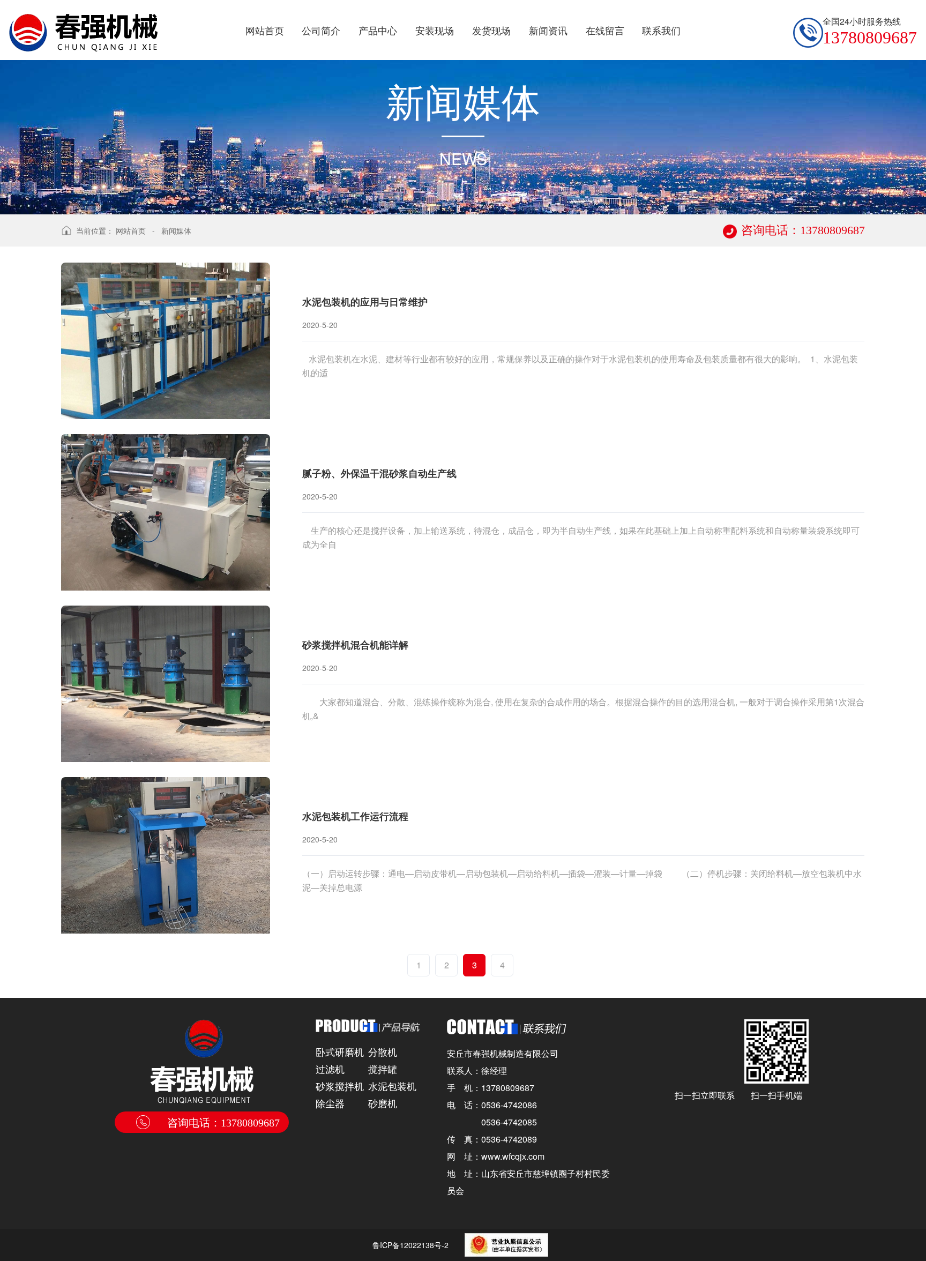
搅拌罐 (382, 1069)
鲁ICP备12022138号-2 (410, 1245)
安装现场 (434, 30)
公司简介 (321, 30)
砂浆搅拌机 (340, 1086)
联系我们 (661, 30)
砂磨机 (382, 1103)
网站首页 (264, 30)
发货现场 (491, 30)
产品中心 (378, 30)
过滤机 (330, 1069)
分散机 (382, 1051)
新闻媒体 (176, 230)
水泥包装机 (392, 1086)
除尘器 (330, 1103)
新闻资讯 (548, 30)
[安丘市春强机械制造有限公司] (83, 26)
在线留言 (605, 30)
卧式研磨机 (340, 1051)
